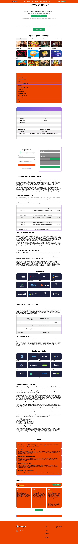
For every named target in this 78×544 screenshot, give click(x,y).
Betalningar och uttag (21, 89)
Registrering (20, 81)
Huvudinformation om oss (22, 79)
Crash (44, 38)
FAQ (18, 99)
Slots (55, 38)
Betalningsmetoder (21, 91)
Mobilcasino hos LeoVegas (22, 93)
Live (32, 38)
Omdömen (19, 101)
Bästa (21, 38)
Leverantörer (20, 85)
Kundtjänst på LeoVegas (22, 97)
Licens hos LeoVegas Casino (22, 95)
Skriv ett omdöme (56, 484)
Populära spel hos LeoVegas (22, 77)
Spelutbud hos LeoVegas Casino (23, 83)
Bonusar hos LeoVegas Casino (23, 87)
